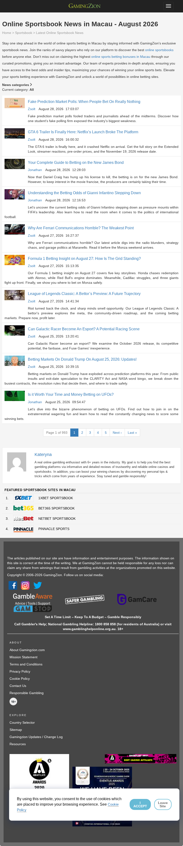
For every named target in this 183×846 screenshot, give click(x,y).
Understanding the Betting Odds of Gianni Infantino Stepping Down (84, 193)
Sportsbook (23, 33)
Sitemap (16, 730)
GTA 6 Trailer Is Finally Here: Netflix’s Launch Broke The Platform (83, 132)
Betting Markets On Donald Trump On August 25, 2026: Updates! (82, 359)
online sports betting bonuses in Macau (120, 57)
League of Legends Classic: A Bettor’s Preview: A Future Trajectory (84, 294)
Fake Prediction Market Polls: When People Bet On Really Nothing (84, 102)
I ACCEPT (140, 804)
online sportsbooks (159, 50)
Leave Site (163, 804)
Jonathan (35, 170)
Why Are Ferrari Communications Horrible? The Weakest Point (81, 228)
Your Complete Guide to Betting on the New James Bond (76, 163)
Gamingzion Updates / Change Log (36, 737)
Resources (18, 744)
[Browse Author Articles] (19, 461)
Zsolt (31, 109)
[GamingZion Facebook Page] (13, 585)
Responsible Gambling (27, 693)
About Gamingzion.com (27, 650)
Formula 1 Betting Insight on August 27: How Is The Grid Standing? (84, 259)
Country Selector (22, 722)
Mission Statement (23, 657)
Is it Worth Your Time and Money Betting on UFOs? (71, 394)
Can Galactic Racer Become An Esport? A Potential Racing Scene (84, 329)
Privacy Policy (20, 671)
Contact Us (18, 686)
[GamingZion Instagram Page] (25, 585)
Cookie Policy (20, 678)
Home (6, 33)
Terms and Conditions (26, 664)
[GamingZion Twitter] (37, 585)
